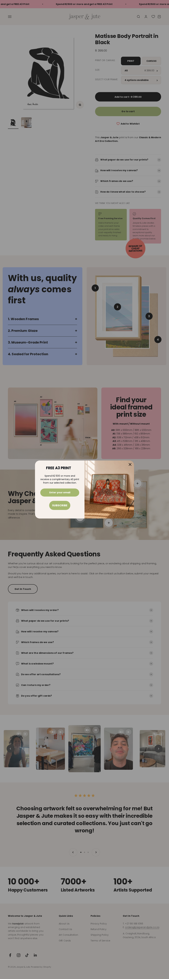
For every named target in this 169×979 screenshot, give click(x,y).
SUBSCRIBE (59, 505)
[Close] (130, 464)
